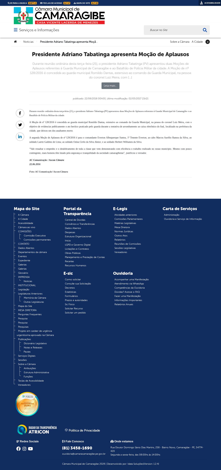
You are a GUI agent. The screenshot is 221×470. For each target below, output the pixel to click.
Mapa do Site (25, 306)
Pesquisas (23, 327)
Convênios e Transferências (80, 224)
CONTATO (23, 244)
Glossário (23, 273)
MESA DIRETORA (27, 310)
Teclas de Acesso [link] (56, 3)
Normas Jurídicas (123, 231)
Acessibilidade (25, 223)
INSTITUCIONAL (27, 285)
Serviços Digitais (26, 356)
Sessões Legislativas (125, 248)
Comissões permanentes (37, 239)
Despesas (70, 232)
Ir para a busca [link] (23, 3)
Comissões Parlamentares (128, 219)
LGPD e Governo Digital (77, 244)
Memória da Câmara (35, 298)
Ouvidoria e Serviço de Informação (183, 219)
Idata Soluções (135, 464)
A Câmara (23, 215)
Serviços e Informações (39, 30)
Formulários (71, 296)
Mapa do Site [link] (87, 3)
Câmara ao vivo (26, 227)
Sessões (22, 360)
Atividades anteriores (125, 215)
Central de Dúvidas (75, 220)
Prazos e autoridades (76, 300)
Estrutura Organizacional (78, 236)
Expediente (24, 260)
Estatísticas (70, 292)
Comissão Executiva (35, 235)
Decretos (70, 287)
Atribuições (30, 368)
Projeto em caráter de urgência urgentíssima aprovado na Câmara (35, 333)
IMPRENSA (24, 277)
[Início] (15, 42)
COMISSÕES (24, 231)
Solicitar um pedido (75, 312)
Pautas (27, 351)
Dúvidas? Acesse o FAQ (127, 292)
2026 (102, 464)
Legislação (23, 289)
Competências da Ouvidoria (129, 287)
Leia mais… (110, 85)
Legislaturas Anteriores (30, 293)
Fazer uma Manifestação (127, 296)
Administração (171, 215)
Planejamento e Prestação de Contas (85, 257)
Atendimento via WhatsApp (129, 283)
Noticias (28, 41)
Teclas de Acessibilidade (31, 380)
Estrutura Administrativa (36, 372)
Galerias (22, 264)
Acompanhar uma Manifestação (131, 279)
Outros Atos (120, 235)
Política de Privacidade (84, 430)
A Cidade (197, 41)
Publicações (24, 339)
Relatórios (119, 239)
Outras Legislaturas (34, 302)
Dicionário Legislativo (35, 343)
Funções (28, 376)
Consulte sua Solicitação (78, 283)
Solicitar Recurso (74, 308)
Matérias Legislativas (125, 223)
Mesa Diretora (122, 227)
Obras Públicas (73, 253)
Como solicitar (73, 279)
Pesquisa (22, 318)
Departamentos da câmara (32, 252)
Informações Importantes (128, 300)
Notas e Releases (33, 347)
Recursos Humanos (75, 265)
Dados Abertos (26, 248)
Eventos (22, 256)
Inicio (68, 240)
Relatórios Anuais (123, 304)
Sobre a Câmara (179, 41)
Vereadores (24, 385)
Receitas (69, 261)
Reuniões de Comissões (127, 244)
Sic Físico (70, 304)
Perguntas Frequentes (30, 314)
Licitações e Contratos (77, 249)
